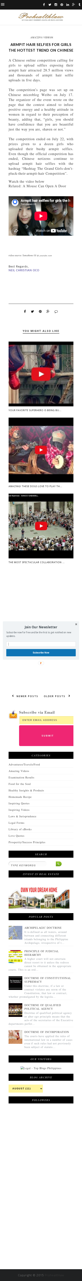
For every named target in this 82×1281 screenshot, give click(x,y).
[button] (41, 627)
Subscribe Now (41, 652)
